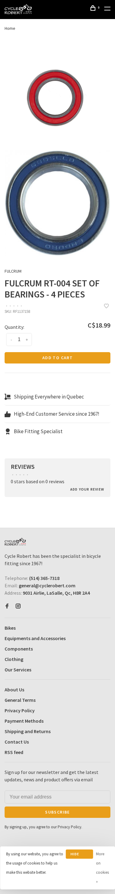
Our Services (18, 670)
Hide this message (79, 855)
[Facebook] (7, 606)
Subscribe (57, 812)
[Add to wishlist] (106, 306)
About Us (14, 689)
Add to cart (57, 357)
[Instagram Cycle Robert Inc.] (18, 606)
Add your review (87, 489)
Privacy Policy (20, 710)
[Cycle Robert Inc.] (15, 542)
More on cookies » (102, 867)
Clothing (14, 659)
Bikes (10, 628)
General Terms (20, 700)
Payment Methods (24, 721)
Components (19, 649)
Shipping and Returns (28, 731)
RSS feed (14, 752)
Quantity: (14, 327)
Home (10, 28)
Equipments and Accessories (35, 638)
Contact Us (17, 742)
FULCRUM (13, 271)
